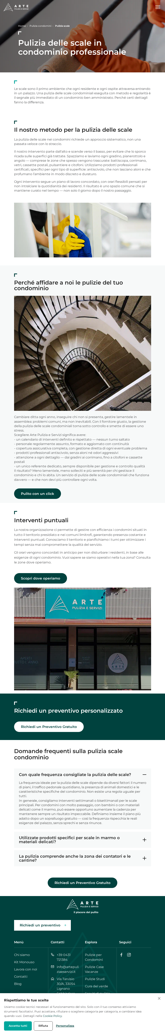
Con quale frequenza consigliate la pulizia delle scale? (75, 774)
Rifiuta (43, 1026)
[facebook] (121, 955)
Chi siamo (22, 955)
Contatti (20, 976)
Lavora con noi (25, 969)
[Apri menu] (159, 7)
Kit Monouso (24, 962)
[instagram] (129, 955)
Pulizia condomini (40, 25)
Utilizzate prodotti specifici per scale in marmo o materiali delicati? (69, 839)
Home (22, 25)
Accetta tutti (18, 1026)
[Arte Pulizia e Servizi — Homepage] (16, 7)
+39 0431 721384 (64, 957)
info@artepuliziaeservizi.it (68, 969)
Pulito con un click (37, 494)
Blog (18, 984)
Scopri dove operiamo (40, 578)
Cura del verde (96, 986)
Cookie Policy (52, 1016)
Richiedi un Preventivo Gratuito (49, 727)
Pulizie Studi (95, 979)
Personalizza (65, 1026)
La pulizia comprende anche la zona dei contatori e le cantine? (75, 858)
